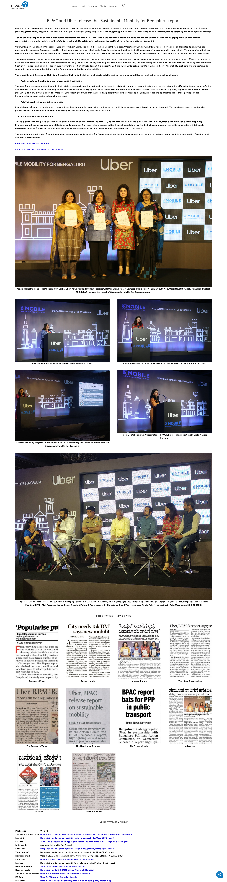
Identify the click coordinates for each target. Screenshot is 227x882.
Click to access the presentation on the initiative (39, 149)
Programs (92, 6)
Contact (113, 6)
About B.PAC (78, 6)
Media (103, 6)
